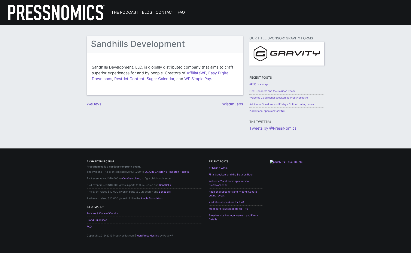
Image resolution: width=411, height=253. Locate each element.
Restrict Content (129, 78)
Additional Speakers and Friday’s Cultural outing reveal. (282, 104)
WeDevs (94, 104)
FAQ (181, 12)
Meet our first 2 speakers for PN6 (228, 208)
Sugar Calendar (160, 78)
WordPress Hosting (148, 235)
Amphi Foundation (151, 198)
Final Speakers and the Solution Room (272, 91)
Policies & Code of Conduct (103, 213)
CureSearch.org (131, 178)
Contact (165, 12)
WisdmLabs (232, 104)
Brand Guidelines (97, 220)
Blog (147, 12)
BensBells (165, 185)
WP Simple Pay (197, 78)
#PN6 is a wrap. (258, 84)
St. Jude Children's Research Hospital (166, 171)
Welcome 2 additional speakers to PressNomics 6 (278, 97)
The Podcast (124, 12)
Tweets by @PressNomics (272, 128)
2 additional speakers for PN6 (266, 110)
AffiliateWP (196, 73)
